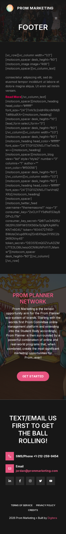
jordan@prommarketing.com (37, 471)
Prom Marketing (35, 8)
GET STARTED (33, 376)
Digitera (52, 517)
